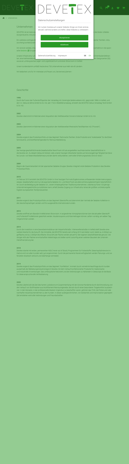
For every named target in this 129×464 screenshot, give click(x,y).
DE (85, 56)
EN (90, 56)
